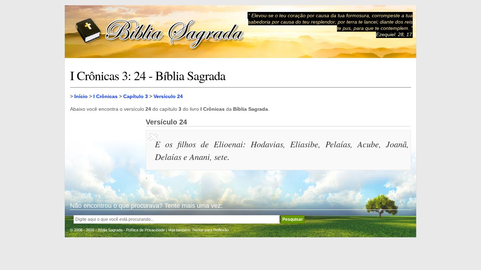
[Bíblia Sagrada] (160, 32)
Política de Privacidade (145, 230)
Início (81, 96)
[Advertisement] (105, 153)
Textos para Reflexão (210, 230)
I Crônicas (105, 96)
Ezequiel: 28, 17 (394, 34)
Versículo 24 (168, 96)
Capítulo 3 (135, 96)
